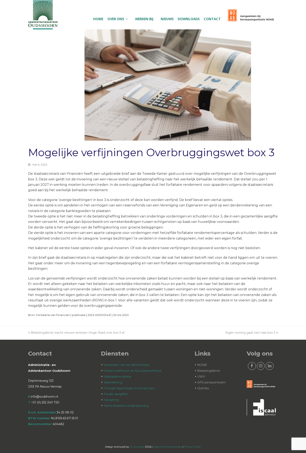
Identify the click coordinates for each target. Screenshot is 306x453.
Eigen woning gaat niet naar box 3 (250, 332)
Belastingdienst (208, 371)
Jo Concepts (137, 446)
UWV (201, 376)
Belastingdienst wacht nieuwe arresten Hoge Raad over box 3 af (77, 332)
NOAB (202, 365)
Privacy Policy (192, 446)
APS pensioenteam (211, 382)
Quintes (203, 388)
